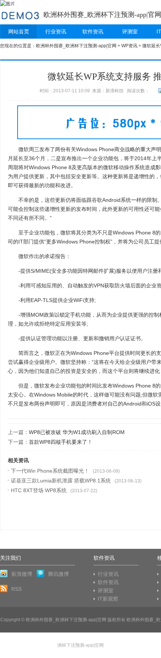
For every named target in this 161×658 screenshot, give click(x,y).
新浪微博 (21, 574)
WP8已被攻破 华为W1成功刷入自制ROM (77, 432)
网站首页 (18, 32)
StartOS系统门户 (20, 14)
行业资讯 (55, 32)
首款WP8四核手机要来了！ (60, 442)
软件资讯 (92, 32)
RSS (16, 589)
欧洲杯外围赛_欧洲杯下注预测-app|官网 (76, 45)
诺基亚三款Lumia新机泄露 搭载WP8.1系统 (61, 481)
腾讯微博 (58, 574)
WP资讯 (129, 45)
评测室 (130, 32)
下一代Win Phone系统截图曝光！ (50, 471)
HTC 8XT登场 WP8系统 (39, 490)
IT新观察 (108, 599)
